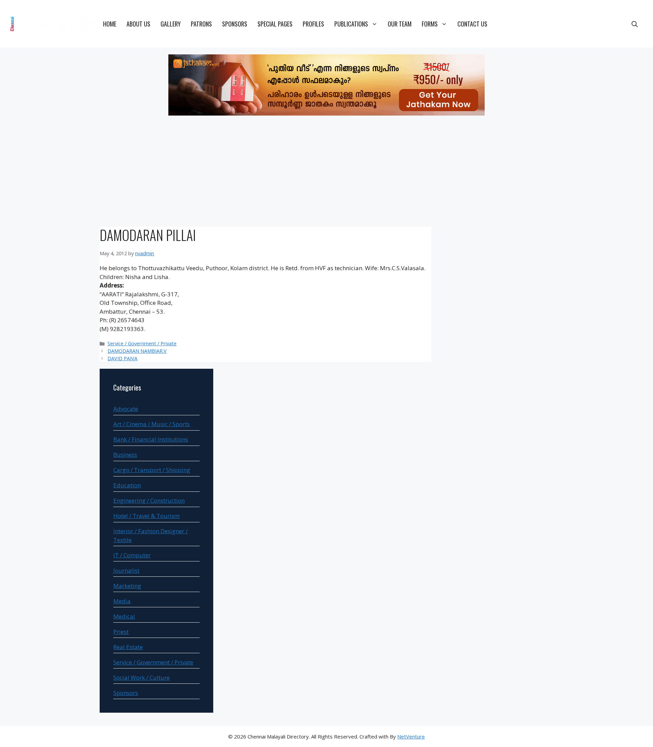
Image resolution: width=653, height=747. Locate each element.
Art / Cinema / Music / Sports (151, 424)
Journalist (126, 570)
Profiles (313, 23)
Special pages (274, 23)
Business (125, 454)
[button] (634, 24)
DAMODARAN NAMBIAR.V (137, 351)
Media (122, 601)
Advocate (125, 409)
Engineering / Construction (149, 500)
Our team (400, 23)
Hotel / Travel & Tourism (146, 516)
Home (109, 23)
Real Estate (128, 647)
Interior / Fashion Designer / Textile (150, 535)
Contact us (472, 23)
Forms (430, 23)
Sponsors (234, 23)
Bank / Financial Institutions (150, 439)
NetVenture (411, 736)
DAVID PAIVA (122, 358)
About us (138, 23)
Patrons (201, 23)
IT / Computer (132, 555)
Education (127, 485)
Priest (121, 632)
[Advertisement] (326, 172)
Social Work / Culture (141, 677)
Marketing (127, 586)
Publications (351, 23)
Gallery (171, 23)
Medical (124, 616)
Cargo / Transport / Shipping (151, 470)
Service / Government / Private (142, 343)
